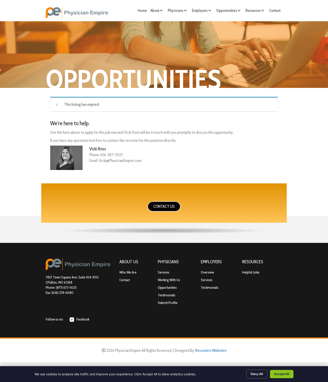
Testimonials (166, 295)
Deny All (257, 374)
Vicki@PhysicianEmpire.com (120, 160)
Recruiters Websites (210, 350)
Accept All (281, 374)
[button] (161, 10)
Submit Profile (168, 303)
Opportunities (167, 287)
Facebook (82, 319)
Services (163, 272)
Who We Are (128, 272)
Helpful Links (250, 272)
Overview (207, 272)
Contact (124, 280)
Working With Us (169, 280)
